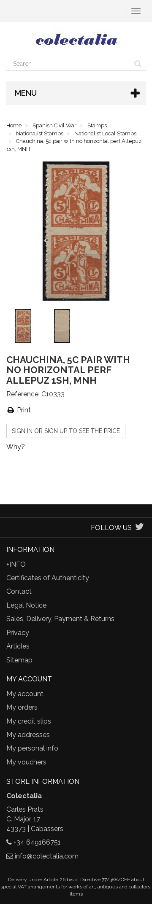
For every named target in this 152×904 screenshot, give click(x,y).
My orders (22, 707)
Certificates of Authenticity (47, 578)
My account (24, 694)
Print (23, 410)
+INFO (16, 564)
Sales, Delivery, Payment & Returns (60, 619)
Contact (19, 591)
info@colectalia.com (47, 856)
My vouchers (26, 762)
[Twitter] (139, 528)
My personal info (32, 748)
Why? (15, 447)
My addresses (28, 735)
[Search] (138, 63)
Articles (18, 646)
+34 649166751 (37, 842)
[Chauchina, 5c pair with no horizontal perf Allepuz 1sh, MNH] (24, 327)
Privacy (17, 633)
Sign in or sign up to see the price (66, 431)
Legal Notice (26, 605)
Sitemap (19, 660)
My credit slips (28, 721)
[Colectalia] (76, 39)
